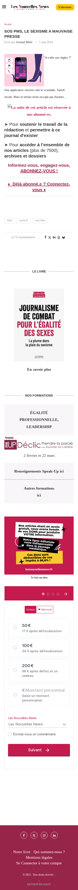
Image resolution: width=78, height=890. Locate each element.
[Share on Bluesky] (63, 237)
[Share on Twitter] (49, 237)
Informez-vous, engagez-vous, (39, 165)
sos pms (40, 220)
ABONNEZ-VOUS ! (39, 171)
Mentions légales (39, 857)
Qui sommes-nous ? (49, 852)
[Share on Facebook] (45, 237)
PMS (9, 220)
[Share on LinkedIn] (54, 237)
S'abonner (65, 7)
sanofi (23, 220)
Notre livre (21, 852)
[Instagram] (44, 835)
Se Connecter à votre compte (39, 863)
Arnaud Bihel (24, 42)
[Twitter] (34, 835)
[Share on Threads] (58, 237)
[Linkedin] (54, 835)
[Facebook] (23, 835)
